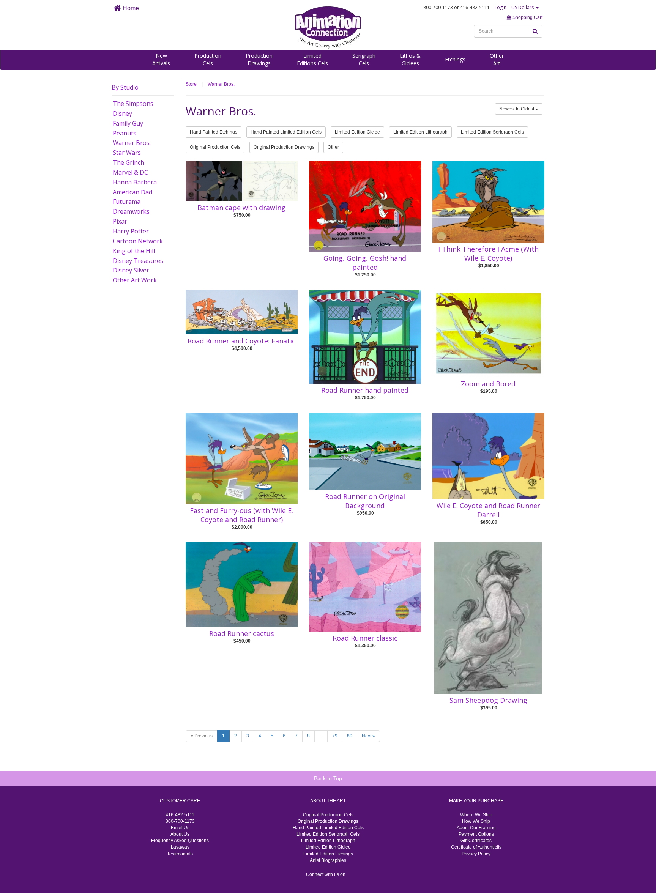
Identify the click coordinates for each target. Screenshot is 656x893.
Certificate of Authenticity (476, 847)
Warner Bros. (132, 143)
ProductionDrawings (259, 59)
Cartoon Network (138, 241)
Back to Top (328, 778)
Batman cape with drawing (241, 207)
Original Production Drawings (284, 147)
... (321, 736)
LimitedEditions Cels (312, 59)
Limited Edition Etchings (328, 854)
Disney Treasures (138, 261)
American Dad (132, 192)
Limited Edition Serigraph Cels (492, 132)
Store (191, 84)
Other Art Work (135, 280)
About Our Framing (476, 827)
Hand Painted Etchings (213, 132)
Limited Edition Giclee (357, 132)
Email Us (180, 827)
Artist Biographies (328, 860)
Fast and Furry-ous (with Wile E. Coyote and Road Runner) (241, 515)
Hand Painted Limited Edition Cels (286, 132)
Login (500, 7)
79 (334, 736)
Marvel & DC (130, 172)
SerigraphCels (363, 59)
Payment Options (476, 834)
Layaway (180, 847)
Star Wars (127, 152)
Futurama (126, 201)
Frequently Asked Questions (180, 840)
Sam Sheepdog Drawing (488, 700)
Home (130, 8)
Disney (122, 113)
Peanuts (124, 133)
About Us (179, 834)
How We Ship (476, 821)
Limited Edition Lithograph (420, 132)
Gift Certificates (476, 840)
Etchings (455, 59)
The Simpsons (133, 103)
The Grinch (128, 162)
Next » (368, 736)
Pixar (120, 221)
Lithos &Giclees (410, 59)
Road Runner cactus (241, 633)
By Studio (125, 87)
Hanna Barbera (135, 182)
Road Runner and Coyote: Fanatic (241, 340)
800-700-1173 (180, 821)
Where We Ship (476, 814)
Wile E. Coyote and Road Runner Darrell (488, 510)
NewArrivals (161, 59)
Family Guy (128, 123)
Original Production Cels (215, 147)
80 (349, 736)
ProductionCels (207, 59)
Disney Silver (131, 270)
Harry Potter (131, 231)
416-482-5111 (180, 814)
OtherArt (497, 59)
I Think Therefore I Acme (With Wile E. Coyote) (488, 253)
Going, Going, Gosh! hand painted (364, 263)
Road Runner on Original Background (365, 501)
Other (333, 147)
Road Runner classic (365, 638)
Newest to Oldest (517, 109)
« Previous (202, 736)
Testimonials (180, 854)
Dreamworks (131, 211)
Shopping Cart (526, 17)
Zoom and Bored (488, 383)
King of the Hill (134, 251)
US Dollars (523, 7)
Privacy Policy (476, 854)
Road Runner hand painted (364, 390)
